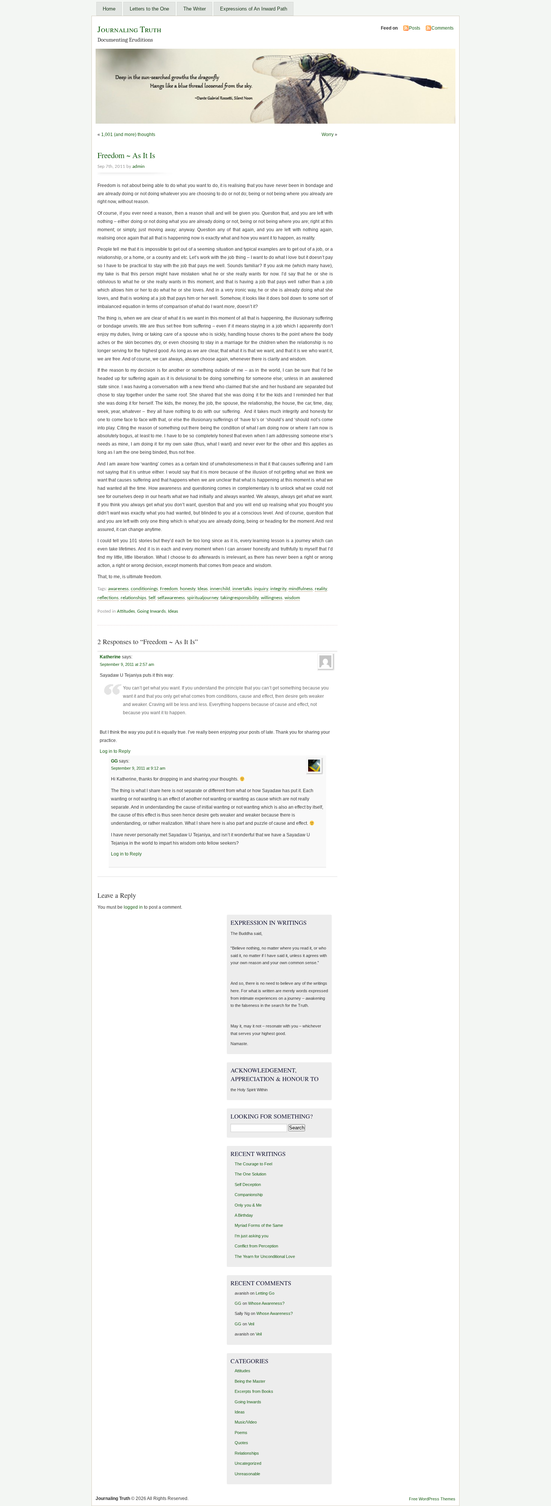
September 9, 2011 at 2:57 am (127, 664)
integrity (278, 588)
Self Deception (248, 1184)
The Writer (194, 9)
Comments (442, 28)
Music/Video (246, 1422)
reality (321, 588)
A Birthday (244, 1215)
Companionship (249, 1194)
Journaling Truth (129, 29)
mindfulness (301, 588)
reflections (107, 597)
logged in (133, 907)
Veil (251, 1324)
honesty (187, 588)
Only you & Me (248, 1205)
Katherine (110, 657)
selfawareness (171, 597)
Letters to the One (149, 9)
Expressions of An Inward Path (253, 9)
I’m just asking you (251, 1236)
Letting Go (265, 1293)
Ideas (203, 588)
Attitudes (126, 611)
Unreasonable (247, 1474)
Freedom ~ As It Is (126, 155)
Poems (241, 1432)
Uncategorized (248, 1463)
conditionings (144, 588)
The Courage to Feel (253, 1164)
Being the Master (250, 1381)
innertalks (242, 588)
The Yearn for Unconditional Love (265, 1256)
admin (138, 166)
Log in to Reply (115, 751)
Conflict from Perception (256, 1246)
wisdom (292, 597)
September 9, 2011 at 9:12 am (138, 768)
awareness (118, 588)
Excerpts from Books (254, 1391)
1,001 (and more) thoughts (128, 134)
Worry (328, 134)
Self (151, 597)
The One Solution (250, 1174)
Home (109, 9)
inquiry (261, 588)
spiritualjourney (202, 597)
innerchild (220, 588)
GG (114, 761)
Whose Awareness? (266, 1303)
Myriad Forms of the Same (259, 1225)
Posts (414, 28)
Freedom (169, 588)
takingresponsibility (239, 597)
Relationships (247, 1453)
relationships (133, 597)
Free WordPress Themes (432, 1499)
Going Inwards (151, 611)
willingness (271, 597)
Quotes (241, 1442)
